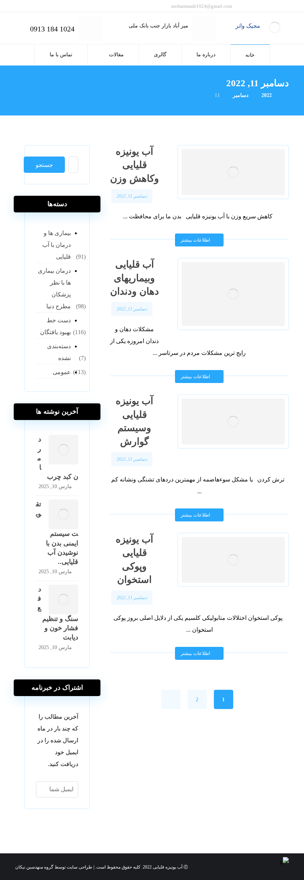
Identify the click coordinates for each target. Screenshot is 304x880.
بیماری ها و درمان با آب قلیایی (56, 245)
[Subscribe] (45, 789)
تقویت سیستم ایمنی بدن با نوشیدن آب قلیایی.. (57, 532)
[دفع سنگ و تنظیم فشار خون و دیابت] (63, 599)
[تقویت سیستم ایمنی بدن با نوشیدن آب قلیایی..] (63, 514)
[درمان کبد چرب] (63, 449)
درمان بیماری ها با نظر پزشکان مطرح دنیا (54, 288)
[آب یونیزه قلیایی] (274, 27)
